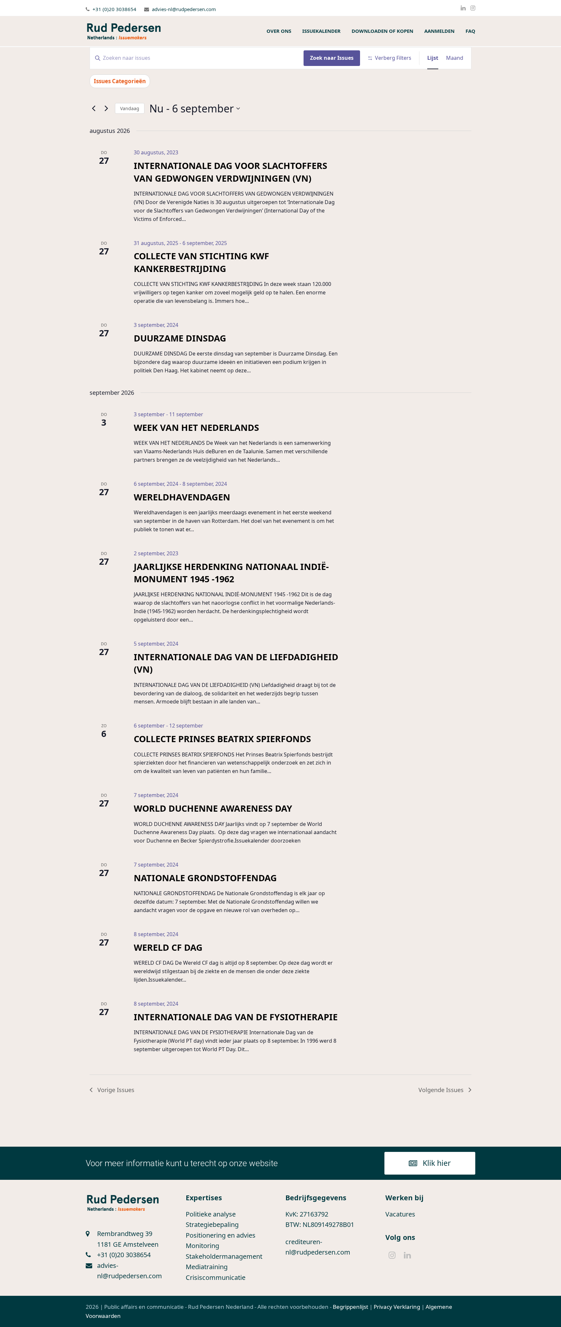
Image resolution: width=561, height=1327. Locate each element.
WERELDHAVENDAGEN (182, 497)
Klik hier (437, 1163)
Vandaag (129, 108)
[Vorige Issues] (93, 108)
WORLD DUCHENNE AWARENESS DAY (213, 808)
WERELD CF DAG (168, 947)
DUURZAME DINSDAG (180, 338)
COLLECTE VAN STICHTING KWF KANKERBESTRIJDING (201, 262)
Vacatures (400, 1214)
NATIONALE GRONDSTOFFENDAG (205, 878)
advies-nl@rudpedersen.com (184, 9)
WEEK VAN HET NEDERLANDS (196, 427)
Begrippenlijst (350, 1306)
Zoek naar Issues (332, 57)
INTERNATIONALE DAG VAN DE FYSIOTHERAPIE (236, 1017)
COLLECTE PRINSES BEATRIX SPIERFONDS (222, 739)
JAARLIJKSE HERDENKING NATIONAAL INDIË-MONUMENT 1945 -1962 (231, 572)
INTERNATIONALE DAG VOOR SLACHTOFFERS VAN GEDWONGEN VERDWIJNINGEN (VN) (230, 172)
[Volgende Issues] (106, 108)
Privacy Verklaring (397, 1306)
